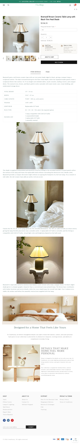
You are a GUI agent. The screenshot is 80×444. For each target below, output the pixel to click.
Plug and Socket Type (48, 27)
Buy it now (59, 62)
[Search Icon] (8, 5)
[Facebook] (4, 420)
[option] (21, 34)
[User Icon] (70, 5)
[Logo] (39, 5)
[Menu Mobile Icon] (4, 5)
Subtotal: (44, 41)
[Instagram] (8, 420)
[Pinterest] (12, 420)
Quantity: (44, 34)
